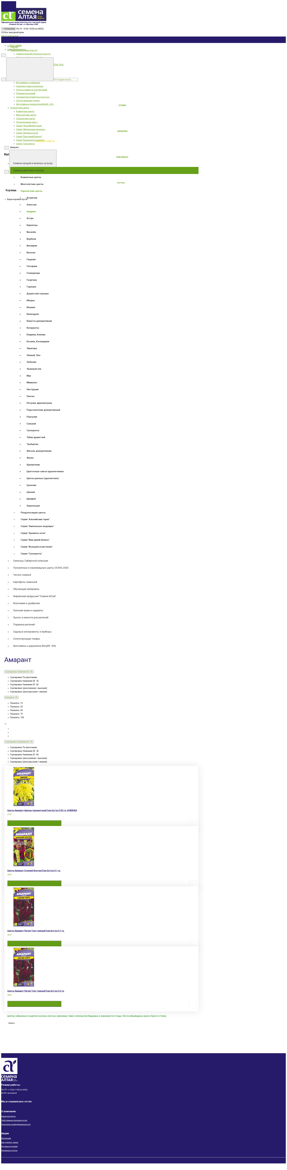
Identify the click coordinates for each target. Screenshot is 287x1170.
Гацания (31, 259)
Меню (68, 61)
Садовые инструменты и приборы (32, 631)
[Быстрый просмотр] (83, 823)
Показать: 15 (11, 697)
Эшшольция (33, 505)
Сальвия (31, 423)
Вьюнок (31, 252)
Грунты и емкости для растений (30, 617)
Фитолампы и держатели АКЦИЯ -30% (34, 646)
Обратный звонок (10, 36)
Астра (30, 218)
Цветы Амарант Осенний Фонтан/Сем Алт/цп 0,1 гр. (34, 870)
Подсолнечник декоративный (43, 410)
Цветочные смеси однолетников (45, 471)
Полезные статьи (9, 1150)
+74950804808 (8, 29)
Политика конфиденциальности (15, 1124)
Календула (33, 314)
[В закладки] (193, 824)
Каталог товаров (68, 89)
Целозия (31, 485)
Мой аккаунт (122, 157)
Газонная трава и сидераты (28, 610)
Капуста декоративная (39, 321)
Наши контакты (8, 1116)
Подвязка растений (24, 624)
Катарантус (33, 328)
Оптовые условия (9, 1146)
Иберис (31, 300)
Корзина (121, 183)
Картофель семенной (25, 582)
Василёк (31, 232)
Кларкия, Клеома (36, 334)
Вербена (31, 239)
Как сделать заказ (9, 1142)
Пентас (31, 396)
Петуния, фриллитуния (39, 403)
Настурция (33, 389)
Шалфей (31, 498)
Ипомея (31, 307)
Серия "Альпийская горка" (35, 519)
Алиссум (31, 204)
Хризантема (33, 464)
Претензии (6, 1138)
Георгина (32, 280)
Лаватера (32, 348)
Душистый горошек (38, 293)
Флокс (30, 457)
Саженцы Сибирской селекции (30, 560)
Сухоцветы (33, 430)
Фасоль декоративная (39, 451)
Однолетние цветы (31, 191)
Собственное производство (14, 1120)
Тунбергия (32, 444)
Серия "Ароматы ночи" (33, 533)
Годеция (31, 286)
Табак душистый (36, 437)
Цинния (31, 492)
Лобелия (31, 362)
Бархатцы (32, 225)
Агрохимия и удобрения (26, 603)
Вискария (32, 245)
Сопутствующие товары (26, 638)
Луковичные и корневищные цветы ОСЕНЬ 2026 (40, 567)
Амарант (31, 211)
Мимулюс (32, 382)
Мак (29, 375)
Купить (34, 823)
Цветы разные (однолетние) (43, 478)
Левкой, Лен (33, 355)
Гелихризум (33, 273)
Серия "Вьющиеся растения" (36, 546)
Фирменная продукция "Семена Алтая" (34, 596)
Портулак (32, 416)
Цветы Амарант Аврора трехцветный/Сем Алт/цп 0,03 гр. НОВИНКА (42, 810)
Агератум (32, 197)
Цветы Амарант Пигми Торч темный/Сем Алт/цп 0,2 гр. (35, 991)
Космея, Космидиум (38, 341)
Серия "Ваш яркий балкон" (35, 540)
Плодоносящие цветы (33, 512)
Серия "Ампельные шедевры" (37, 526)
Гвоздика (32, 266)
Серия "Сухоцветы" (31, 553)
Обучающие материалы (26, 589)
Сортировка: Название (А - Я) (18, 672)
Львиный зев (34, 369)
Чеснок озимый (22, 574)
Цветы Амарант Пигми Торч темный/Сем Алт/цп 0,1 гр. (35, 931)
